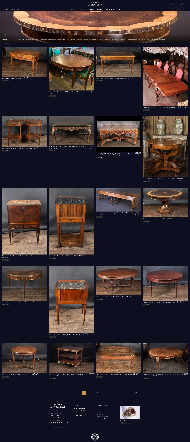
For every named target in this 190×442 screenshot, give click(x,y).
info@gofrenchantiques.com (59, 422)
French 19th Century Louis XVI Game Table (15, 302)
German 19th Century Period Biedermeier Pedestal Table (159, 179)
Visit (124, 421)
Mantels (154, 40)
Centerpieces (82, 40)
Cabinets (71, 40)
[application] (86, 9)
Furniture (9, 44)
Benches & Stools (39, 40)
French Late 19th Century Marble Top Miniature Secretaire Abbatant (19, 256)
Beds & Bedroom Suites (21, 40)
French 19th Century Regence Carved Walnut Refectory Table (161, 107)
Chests (107, 40)
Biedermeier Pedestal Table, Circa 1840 (154, 218)
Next (137, 393)
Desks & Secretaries (129, 40)
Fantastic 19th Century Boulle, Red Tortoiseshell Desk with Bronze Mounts (66, 147)
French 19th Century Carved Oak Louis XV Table (110, 296)
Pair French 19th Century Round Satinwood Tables (17, 148)
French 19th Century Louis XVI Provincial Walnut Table (65, 334)
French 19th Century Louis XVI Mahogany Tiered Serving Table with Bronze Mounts (68, 375)
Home (3, 44)
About (99, 412)
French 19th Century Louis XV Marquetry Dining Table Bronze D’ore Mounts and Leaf (161, 375)
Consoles (115, 40)
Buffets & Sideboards (57, 40)
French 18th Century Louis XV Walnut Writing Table (111, 78)
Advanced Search (102, 416)
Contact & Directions (104, 419)
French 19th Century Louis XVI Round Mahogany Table (159, 302)
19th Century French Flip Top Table (12, 78)
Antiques (100, 414)
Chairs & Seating (96, 40)
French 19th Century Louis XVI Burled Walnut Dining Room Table (67, 92)
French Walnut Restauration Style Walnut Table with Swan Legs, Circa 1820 (115, 213)
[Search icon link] (120, 10)
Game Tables (144, 40)
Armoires (6, 40)
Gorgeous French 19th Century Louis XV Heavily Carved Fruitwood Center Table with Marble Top (113, 154)
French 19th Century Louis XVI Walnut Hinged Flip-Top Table (114, 374)
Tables (162, 40)
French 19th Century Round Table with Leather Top (17, 374)
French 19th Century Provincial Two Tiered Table (63, 256)
